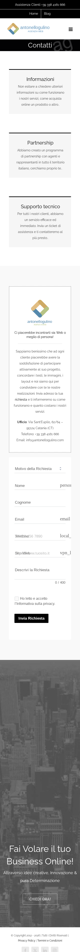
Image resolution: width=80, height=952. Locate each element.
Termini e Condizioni (49, 940)
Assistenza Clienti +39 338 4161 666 (40, 4)
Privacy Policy (26, 940)
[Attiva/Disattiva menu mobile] (71, 29)
